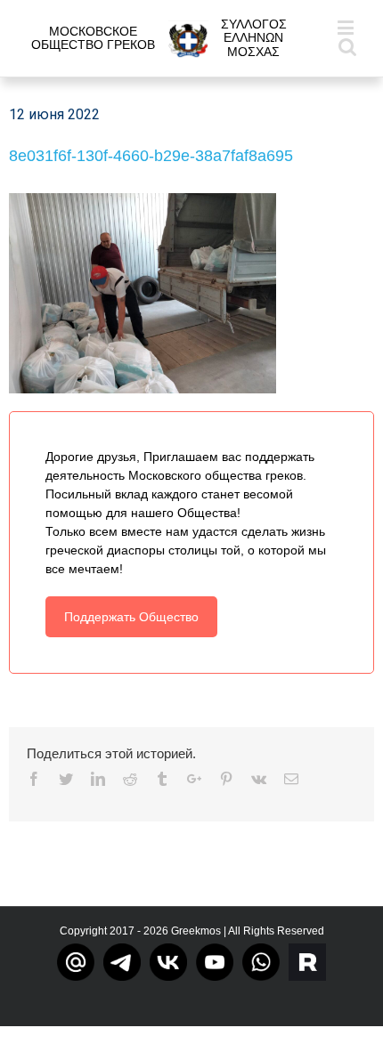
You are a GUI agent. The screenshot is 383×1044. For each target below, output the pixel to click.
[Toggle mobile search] (347, 45)
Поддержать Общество (131, 617)
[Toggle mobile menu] (347, 27)
